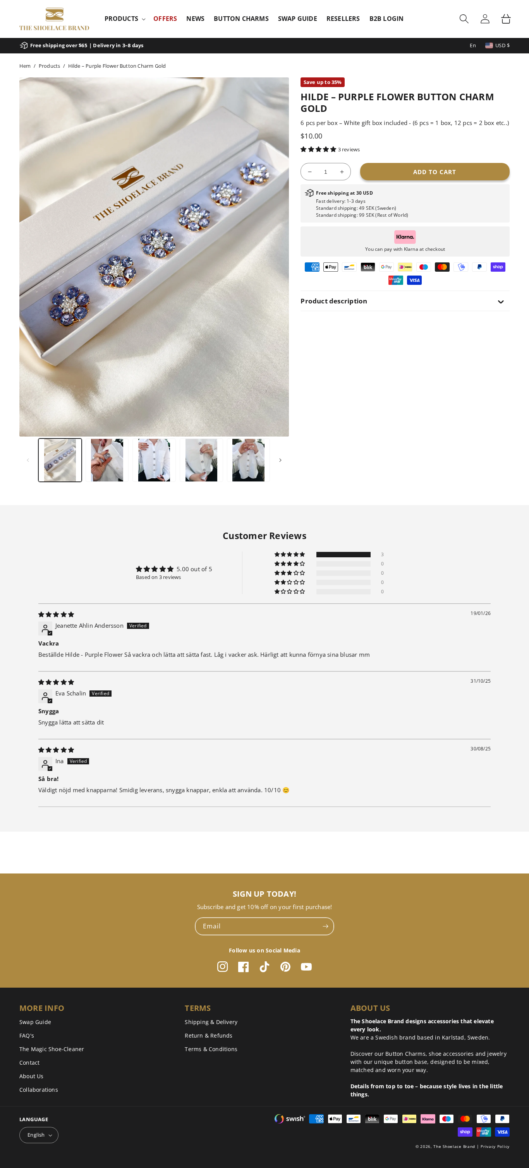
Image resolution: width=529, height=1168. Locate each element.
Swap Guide (35, 1022)
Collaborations (38, 1089)
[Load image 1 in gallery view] (60, 460)
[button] (124, 18)
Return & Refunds (208, 1035)
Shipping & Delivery (211, 1022)
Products (49, 65)
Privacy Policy (495, 1146)
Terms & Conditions (211, 1049)
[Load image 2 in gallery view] (107, 460)
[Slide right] (280, 460)
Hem (25, 65)
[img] (56, 614)
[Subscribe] (325, 926)
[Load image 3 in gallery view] (154, 460)
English (36, 1134)
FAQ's (26, 1035)
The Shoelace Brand (454, 1146)
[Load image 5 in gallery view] (248, 460)
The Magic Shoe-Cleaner (51, 1049)
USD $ (502, 45)
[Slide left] (27, 460)
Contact (29, 1062)
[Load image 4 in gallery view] (201, 460)
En (473, 45)
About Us (31, 1076)
